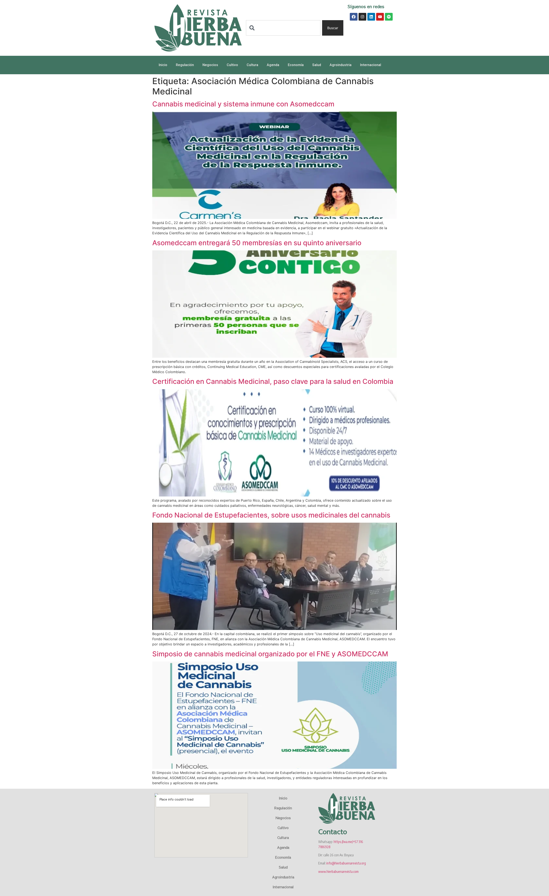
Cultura (252, 65)
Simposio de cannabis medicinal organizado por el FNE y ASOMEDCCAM (270, 654)
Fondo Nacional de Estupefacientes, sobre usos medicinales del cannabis (271, 515)
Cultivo (232, 65)
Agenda (273, 65)
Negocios (210, 65)
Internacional (370, 65)
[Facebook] (353, 17)
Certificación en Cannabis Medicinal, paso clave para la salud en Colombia (272, 381)
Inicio (163, 65)
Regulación (185, 65)
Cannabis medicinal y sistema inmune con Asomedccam (243, 104)
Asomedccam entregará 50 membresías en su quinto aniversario (256, 243)
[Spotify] (389, 17)
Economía (296, 65)
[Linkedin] (371, 17)
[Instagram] (362, 17)
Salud (316, 65)
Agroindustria (340, 65)
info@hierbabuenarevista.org (346, 863)
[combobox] (283, 28)
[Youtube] (380, 17)
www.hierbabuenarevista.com (338, 871)
